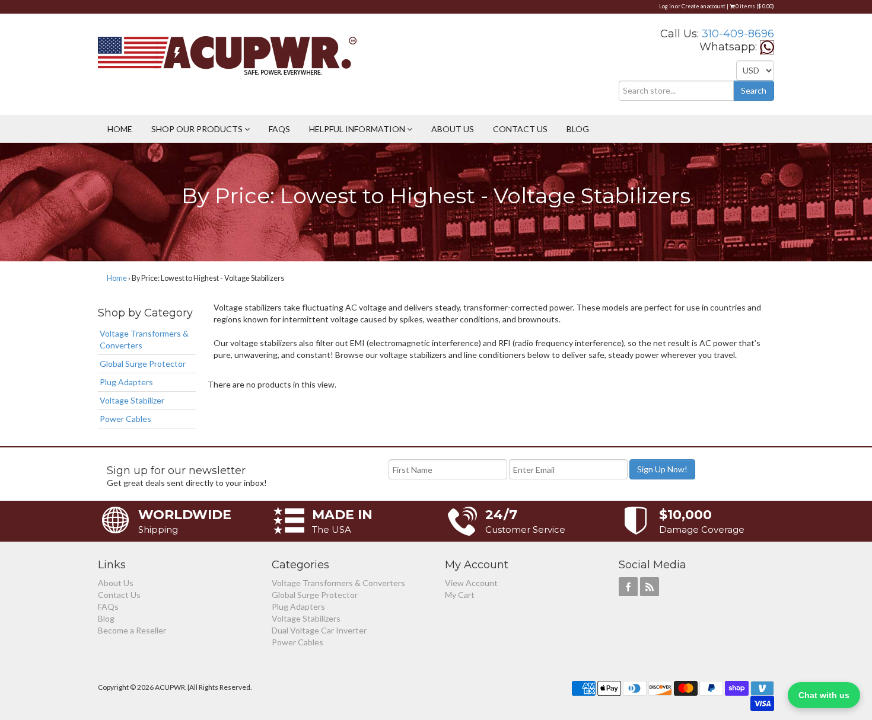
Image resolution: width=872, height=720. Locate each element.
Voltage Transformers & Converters (144, 339)
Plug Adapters (126, 382)
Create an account (703, 6)
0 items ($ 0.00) (754, 6)
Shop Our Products (197, 129)
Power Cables (125, 419)
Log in (666, 6)
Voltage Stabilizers (306, 618)
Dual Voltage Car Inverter (319, 630)
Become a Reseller (132, 630)
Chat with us (823, 695)
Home (119, 129)
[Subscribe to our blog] (649, 586)
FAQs (279, 129)
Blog (578, 129)
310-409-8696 (738, 33)
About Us (452, 129)
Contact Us (520, 129)
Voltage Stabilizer (132, 400)
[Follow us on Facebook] (628, 586)
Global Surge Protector (143, 364)
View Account (471, 583)
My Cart (460, 595)
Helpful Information (358, 129)
